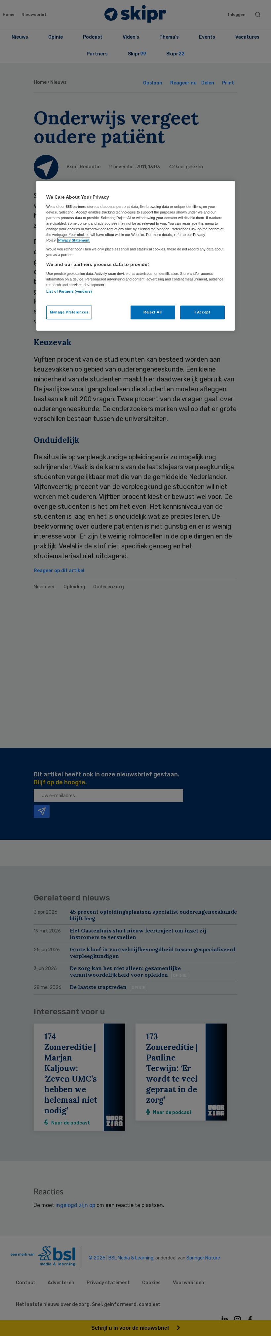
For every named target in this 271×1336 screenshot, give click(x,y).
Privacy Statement (74, 240)
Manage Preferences (69, 312)
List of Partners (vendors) (69, 291)
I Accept (203, 312)
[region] (135, 255)
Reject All (152, 312)
